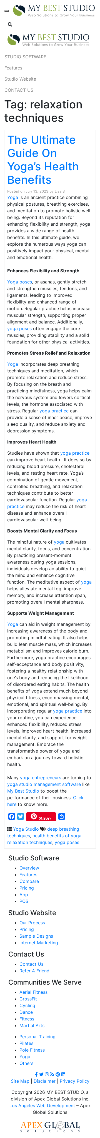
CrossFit (28, 999)
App (23, 894)
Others (26, 1063)
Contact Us (31, 964)
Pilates (26, 1043)
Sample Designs (36, 936)
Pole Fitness (32, 1050)
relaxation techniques (29, 842)
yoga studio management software (44, 784)
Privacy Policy (74, 1081)
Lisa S (60, 191)
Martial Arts (31, 1025)
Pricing (26, 888)
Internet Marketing (38, 942)
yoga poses (19, 328)
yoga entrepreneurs (40, 777)
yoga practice (54, 411)
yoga (59, 542)
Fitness (26, 1019)
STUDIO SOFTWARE (25, 56)
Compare (29, 881)
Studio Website (20, 79)
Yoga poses (19, 282)
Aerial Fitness (33, 992)
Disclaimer (45, 1081)
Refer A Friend (34, 970)
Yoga (12, 197)
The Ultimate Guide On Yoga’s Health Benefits (43, 159)
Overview (29, 868)
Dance (26, 1012)
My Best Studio (23, 791)
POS (23, 901)
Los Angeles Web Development (42, 1105)
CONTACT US (18, 90)
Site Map (20, 1081)
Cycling (27, 1005)
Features (13, 68)
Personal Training (37, 1036)
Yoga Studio (26, 829)
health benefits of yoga (56, 835)
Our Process (32, 922)
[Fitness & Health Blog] (54, 10)
